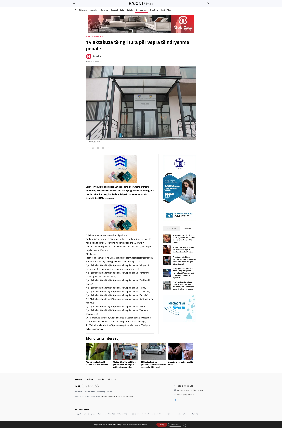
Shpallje (101, 379)
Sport (163, 10)
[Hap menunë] (74, 3)
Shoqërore (154, 10)
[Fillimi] (75, 10)
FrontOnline (193, 413)
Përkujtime (112, 379)
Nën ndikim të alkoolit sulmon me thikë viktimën (97, 363)
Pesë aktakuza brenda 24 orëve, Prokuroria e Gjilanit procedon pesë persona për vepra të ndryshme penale (183, 285)
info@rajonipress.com (185, 394)
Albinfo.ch (145, 413)
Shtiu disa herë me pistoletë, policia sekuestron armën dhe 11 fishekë (153, 364)
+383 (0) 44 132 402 (185, 386)
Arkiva (109, 391)
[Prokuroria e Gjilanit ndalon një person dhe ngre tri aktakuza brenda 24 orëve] (167, 249)
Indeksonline (122, 413)
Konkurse (78, 379)
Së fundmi (83, 10)
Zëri (99, 413)
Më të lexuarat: (171, 228)
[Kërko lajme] (208, 3)
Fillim (88, 36)
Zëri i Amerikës (109, 413)
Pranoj (162, 424)
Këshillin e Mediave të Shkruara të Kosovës (117, 396)
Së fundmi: (187, 228)
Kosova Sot (171, 413)
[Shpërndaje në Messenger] (98, 148)
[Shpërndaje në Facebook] (88, 148)
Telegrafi (78, 413)
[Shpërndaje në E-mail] (103, 148)
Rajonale (93, 10)
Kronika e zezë (141, 10)
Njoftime (89, 379)
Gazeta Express (89, 413)
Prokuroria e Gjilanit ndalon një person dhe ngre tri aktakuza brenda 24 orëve (183, 249)
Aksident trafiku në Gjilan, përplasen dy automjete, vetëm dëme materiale (124, 364)
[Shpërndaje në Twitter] (93, 148)
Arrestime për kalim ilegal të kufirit (180, 363)
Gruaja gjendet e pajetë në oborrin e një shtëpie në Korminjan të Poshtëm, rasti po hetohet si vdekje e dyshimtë (183, 273)
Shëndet (130, 10)
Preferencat (175, 424)
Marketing (101, 391)
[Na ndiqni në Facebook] (175, 400)
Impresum (78, 391)
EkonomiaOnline (158, 413)
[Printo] (108, 148)
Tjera (169, 10)
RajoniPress (98, 56)
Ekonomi (114, 10)
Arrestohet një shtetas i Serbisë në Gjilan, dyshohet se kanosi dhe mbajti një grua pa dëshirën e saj (184, 260)
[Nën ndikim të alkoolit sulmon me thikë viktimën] (98, 351)
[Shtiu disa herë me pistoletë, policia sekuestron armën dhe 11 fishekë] (153, 351)
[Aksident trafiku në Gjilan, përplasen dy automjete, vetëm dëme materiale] (125, 351)
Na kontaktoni (89, 391)
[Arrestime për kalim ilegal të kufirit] (180, 351)
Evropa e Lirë (134, 413)
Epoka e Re (182, 413)
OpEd (122, 10)
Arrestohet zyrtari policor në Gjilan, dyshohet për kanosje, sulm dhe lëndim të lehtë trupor (184, 238)
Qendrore (104, 10)
